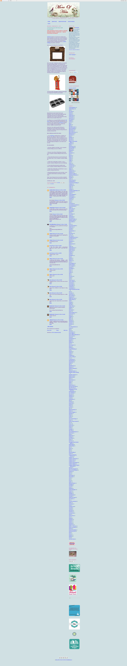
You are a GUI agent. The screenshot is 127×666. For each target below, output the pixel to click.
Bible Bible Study (72, 127)
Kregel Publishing (72, 348)
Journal (70, 337)
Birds (70, 136)
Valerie (51, 258)
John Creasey (71, 335)
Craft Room (71, 195)
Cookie (70, 186)
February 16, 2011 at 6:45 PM (60, 207)
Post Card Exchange (72, 418)
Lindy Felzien (52, 207)
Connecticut (71, 185)
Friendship (71, 268)
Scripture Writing (72, 463)
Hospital (70, 316)
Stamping (71, 484)
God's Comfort (71, 281)
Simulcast (71, 471)
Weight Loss (71, 524)
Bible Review (71, 129)
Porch (70, 417)
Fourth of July (71, 264)
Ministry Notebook (72, 368)
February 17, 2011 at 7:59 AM (62, 224)
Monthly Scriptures (72, 374)
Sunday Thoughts (72, 489)
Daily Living (71, 208)
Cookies (70, 187)
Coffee (70, 178)
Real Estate (71, 438)
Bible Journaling (72, 128)
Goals (70, 277)
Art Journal (71, 119)
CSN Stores (49, 36)
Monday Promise (72, 371)
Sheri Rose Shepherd (73, 468)
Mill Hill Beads (72, 365)
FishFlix (70, 258)
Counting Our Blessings (73, 190)
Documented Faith (72, 225)
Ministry (70, 367)
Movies (70, 381)
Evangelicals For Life (73, 237)
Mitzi (70, 369)
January (70, 328)
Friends (70, 267)
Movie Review (71, 379)
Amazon (70, 114)
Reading (70, 436)
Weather (70, 520)
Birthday (70, 137)
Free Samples (71, 265)
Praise (70, 420)
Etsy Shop (71, 236)
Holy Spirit (71, 309)
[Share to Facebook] (63, 182)
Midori (70, 363)
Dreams (70, 229)
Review (70, 448)
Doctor (70, 224)
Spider (70, 481)
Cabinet (70, 158)
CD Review (71, 164)
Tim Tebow (71, 498)
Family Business (72, 247)
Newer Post (49, 330)
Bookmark (71, 150)
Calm (70, 161)
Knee (70, 343)
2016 (70, 110)
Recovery (70, 440)
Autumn (70, 121)
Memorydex (71, 361)
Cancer (70, 163)
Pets (70, 408)
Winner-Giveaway (72, 527)
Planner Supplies (72, 412)
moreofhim (77, 27)
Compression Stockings (73, 182)
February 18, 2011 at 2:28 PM (56, 253)
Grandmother (71, 288)
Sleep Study (71, 476)
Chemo (70, 168)
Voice (70, 516)
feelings (70, 252)
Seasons (70, 467)
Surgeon (70, 490)
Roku (70, 449)
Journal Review (72, 338)
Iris (69, 325)
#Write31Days (71, 108)
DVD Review (71, 233)
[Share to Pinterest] (64, 182)
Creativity (71, 198)
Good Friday (71, 285)
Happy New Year (72, 298)
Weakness (71, 519)
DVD (70, 232)
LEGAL (49, 23)
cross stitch (71, 203)
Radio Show (71, 435)
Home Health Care (72, 312)
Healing (70, 302)
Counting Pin (71, 191)
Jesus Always (71, 332)
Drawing (70, 228)
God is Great (71, 280)
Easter (70, 234)
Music (70, 383)
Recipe (70, 439)
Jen (50, 245)
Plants (70, 414)
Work (70, 532)
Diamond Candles (72, 219)
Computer (71, 184)
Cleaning (70, 177)
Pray (70, 422)
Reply (51, 197)
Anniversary (71, 115)
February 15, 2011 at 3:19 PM (60, 200)
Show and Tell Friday (73, 470)
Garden (70, 272)
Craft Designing (72, 194)
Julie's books (72, 88)
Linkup (70, 352)
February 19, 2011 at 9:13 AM (58, 319)
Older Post (65, 330)
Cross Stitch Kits (72, 206)
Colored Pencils (72, 180)
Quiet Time (71, 433)
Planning (70, 413)
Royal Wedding (72, 452)
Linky (70, 354)
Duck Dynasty (71, 230)
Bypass (70, 156)
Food (70, 262)
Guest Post (71, 294)
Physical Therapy (72, 409)
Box (69, 154)
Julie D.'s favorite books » (76, 102)
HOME (49, 21)
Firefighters (71, 255)
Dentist (70, 215)
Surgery (70, 492)
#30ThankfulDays (72, 107)
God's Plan (71, 282)
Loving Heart (71, 359)
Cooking (70, 189)
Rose (70, 451)
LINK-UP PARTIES (71, 21)
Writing (70, 536)
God (69, 278)
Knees (70, 346)
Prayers (70, 426)
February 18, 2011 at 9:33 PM (57, 280)
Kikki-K (70, 341)
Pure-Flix (70, 430)
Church (70, 176)
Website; (70, 522)
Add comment (50, 326)
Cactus (70, 159)
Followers (71, 260)
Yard (70, 537)
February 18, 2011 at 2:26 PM (56, 245)
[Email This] (60, 182)
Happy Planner (72, 299)
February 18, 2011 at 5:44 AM (58, 233)
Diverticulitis (71, 221)
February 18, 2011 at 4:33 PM (58, 268)
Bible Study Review (72, 132)
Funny (70, 269)
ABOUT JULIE (54, 21)
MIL (69, 364)
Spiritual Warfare (72, 483)
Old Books (71, 396)
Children (70, 169)
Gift (69, 273)
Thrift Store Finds (72, 497)
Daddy (70, 207)
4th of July (71, 111)
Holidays (70, 307)
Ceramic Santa (71, 165)
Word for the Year (72, 531)
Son (69, 479)
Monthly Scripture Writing (74, 372)
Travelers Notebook (72, 501)
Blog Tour (71, 140)
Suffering (70, 488)
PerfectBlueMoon (53, 224)
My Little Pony (71, 387)
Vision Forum (71, 515)
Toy (69, 500)
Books (70, 151)
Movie (70, 378)
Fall (69, 245)
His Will (70, 304)
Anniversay (71, 116)
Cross (70, 202)
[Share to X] (62, 182)
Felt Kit (70, 254)
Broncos (70, 155)
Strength (70, 485)
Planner (70, 410)
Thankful (70, 493)
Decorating (71, 213)
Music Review (71, 385)
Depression (71, 216)
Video (70, 514)
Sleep (70, 474)
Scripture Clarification (73, 458)
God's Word (71, 284)
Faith (70, 242)
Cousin (70, 193)
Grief (70, 291)
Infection (70, 320)
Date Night (71, 210)
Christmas (71, 172)
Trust (70, 505)
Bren (50, 280)
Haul (70, 300)
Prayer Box (71, 425)
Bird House (71, 134)
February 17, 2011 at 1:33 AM (57, 214)
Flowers (70, 259)
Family (70, 246)
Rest (70, 447)
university (71, 510)
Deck (70, 212)
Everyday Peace (72, 238)
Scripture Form (72, 459)
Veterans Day (71, 513)
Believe (70, 124)
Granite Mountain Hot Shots (74, 289)
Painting (70, 401)
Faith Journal (71, 243)
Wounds (70, 535)
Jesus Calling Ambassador (74, 334)
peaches (70, 407)
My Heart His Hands (73, 386)
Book (70, 145)
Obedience (71, 395)
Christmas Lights (72, 173)
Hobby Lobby (71, 306)
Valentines (71, 511)
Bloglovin (71, 143)
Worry (70, 533)
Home (57, 330)
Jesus (70, 330)
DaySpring (71, 211)
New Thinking (71, 392)
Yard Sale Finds (72, 539)
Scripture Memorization (73, 462)
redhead (51, 319)
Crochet (70, 199)
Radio (70, 434)
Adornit (70, 112)
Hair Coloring (71, 295)
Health (70, 303)
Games (70, 271)
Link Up (70, 351)
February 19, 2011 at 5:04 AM (60, 314)
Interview (71, 324)
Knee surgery (71, 345)
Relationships (71, 445)
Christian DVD (71, 171)
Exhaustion (71, 241)
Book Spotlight (72, 147)
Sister (70, 472)
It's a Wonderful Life (73, 326)
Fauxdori (70, 251)
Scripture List (71, 461)
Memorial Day (71, 360)
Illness (70, 319)
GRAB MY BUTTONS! (62, 21)
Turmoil (70, 507)
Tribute (70, 502)
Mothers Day (71, 377)
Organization (71, 399)
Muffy (70, 382)
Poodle (70, 416)
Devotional (71, 217)
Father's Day (71, 250)
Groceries (71, 293)
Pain (70, 400)
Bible (70, 125)
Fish (70, 256)
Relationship (71, 444)
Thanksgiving (71, 494)
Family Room (71, 249)
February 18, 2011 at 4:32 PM (58, 258)
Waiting (70, 518)
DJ (69, 223)
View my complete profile (74, 49)
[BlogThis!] (61, 182)
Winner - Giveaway (72, 526)
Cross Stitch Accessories (73, 204)
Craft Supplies (71, 197)
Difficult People (72, 220)
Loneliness (71, 355)
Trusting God (71, 506)
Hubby (70, 317)
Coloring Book (71, 181)
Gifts (70, 275)
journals (70, 339)
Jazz (69, 329)
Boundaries (71, 152)
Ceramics (70, 167)
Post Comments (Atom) (56, 332)
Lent (70, 350)
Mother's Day (71, 376)
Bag (69, 123)
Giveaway (52, 183)
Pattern (70, 405)
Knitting (70, 347)
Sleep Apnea (71, 475)
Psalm (70, 427)
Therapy (70, 496)
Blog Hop (70, 138)
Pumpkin (70, 429)
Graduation (71, 286)
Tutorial (70, 509)
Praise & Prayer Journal (73, 421)
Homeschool (71, 313)
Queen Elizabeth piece (73, 431)
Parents (70, 404)
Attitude (70, 120)
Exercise (70, 239)
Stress (70, 487)
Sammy (70, 453)
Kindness (70, 342)
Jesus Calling (71, 333)
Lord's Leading (72, 356)
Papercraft (71, 403)
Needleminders (72, 391)
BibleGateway (71, 133)
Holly (70, 308)
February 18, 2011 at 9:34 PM (57, 299)
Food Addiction (72, 263)
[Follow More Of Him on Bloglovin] (73, 72)
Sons (70, 480)
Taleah (51, 233)
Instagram (71, 321)
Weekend (70, 523)
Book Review (71, 146)
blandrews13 (52, 314)
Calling (70, 160)
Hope (70, 315)
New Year (70, 394)
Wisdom (70, 528)
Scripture (70, 457)
